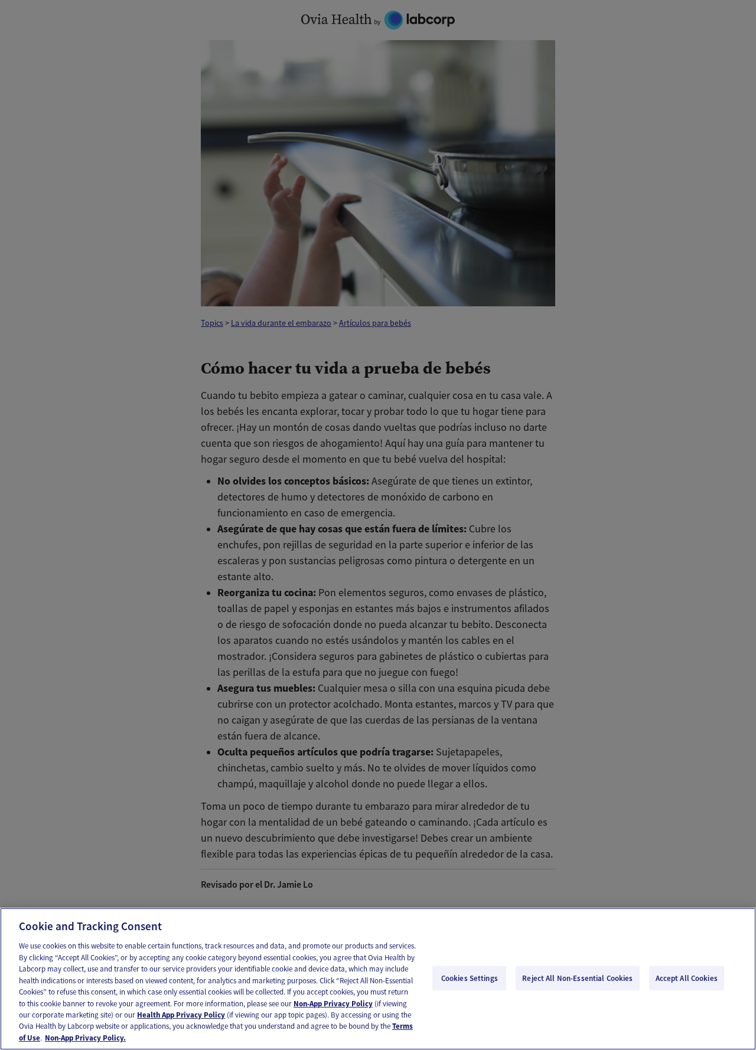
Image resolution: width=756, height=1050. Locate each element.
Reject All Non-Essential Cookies (577, 978)
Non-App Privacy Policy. (85, 1038)
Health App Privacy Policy (181, 1015)
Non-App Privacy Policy (333, 1004)
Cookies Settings (469, 978)
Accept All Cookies (687, 978)
